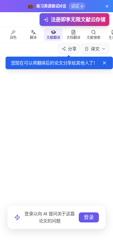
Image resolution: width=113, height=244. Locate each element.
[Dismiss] (104, 63)
